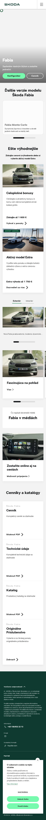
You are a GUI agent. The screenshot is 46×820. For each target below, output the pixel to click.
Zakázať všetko (23, 799)
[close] (38, 760)
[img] (12, 4)
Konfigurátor (13, 76)
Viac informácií (12, 784)
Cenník (35, 76)
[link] (23, 196)
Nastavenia (23, 792)
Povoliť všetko (23, 806)
